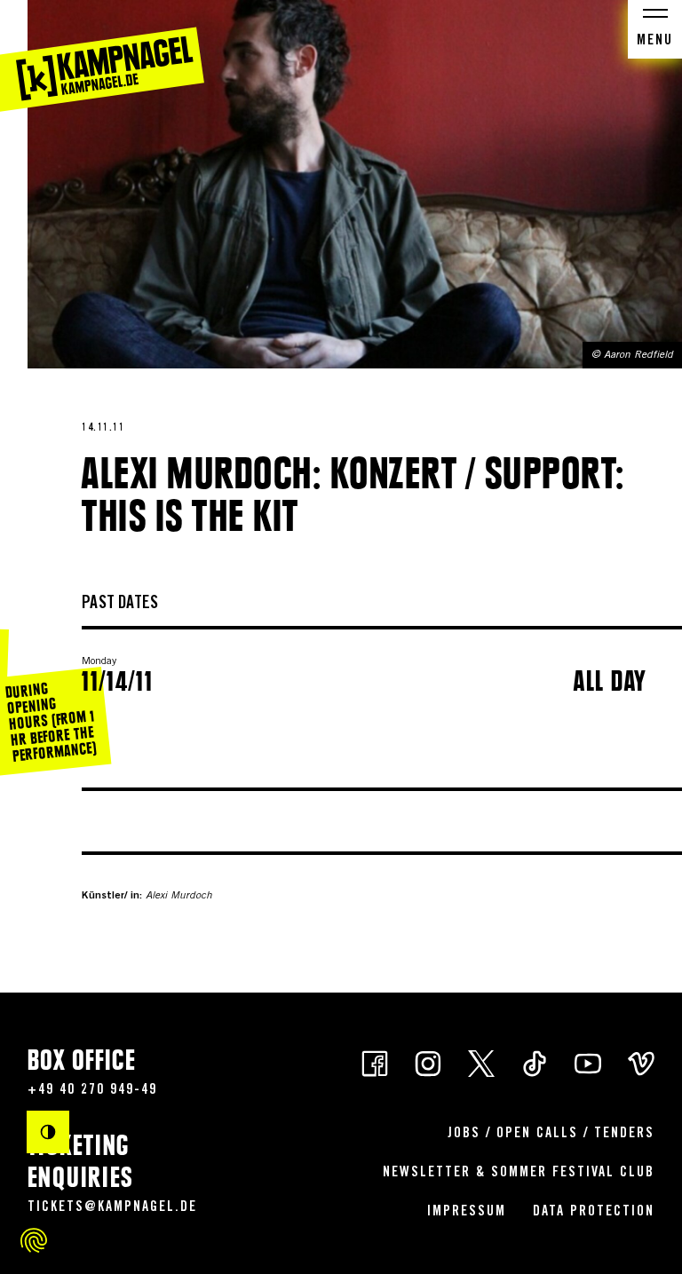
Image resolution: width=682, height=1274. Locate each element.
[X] (481, 1063)
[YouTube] (588, 1063)
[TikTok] (534, 1063)
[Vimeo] (641, 1063)
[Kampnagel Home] (102, 56)
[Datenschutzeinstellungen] (33, 1240)
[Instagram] (428, 1063)
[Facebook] (374, 1063)
